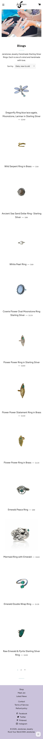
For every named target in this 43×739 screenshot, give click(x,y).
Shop (21, 689)
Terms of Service (21, 705)
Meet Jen (21, 693)
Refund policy (21, 708)
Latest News (21, 696)
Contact (21, 701)
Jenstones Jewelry (25, 729)
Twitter (23, 717)
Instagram (22, 724)
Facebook (22, 713)
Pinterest (23, 720)
